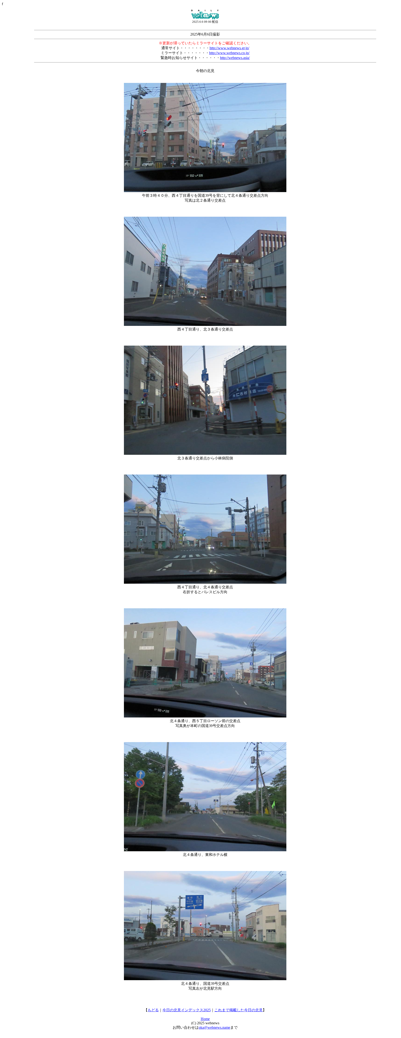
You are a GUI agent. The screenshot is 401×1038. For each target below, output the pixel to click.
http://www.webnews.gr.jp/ (229, 48)
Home (205, 1019)
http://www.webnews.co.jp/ (229, 53)
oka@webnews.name (214, 1027)
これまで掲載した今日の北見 (238, 1010)
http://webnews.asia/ (235, 58)
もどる (153, 1010)
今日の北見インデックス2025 (186, 1010)
